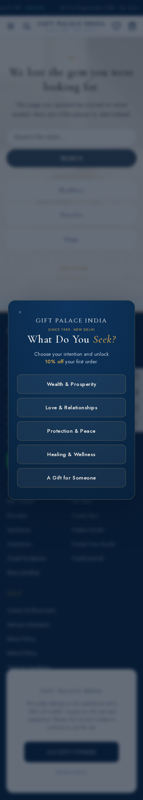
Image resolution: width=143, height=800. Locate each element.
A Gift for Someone (71, 478)
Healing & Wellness (71, 454)
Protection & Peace (71, 431)
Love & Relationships (71, 407)
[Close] (20, 312)
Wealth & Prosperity (72, 384)
